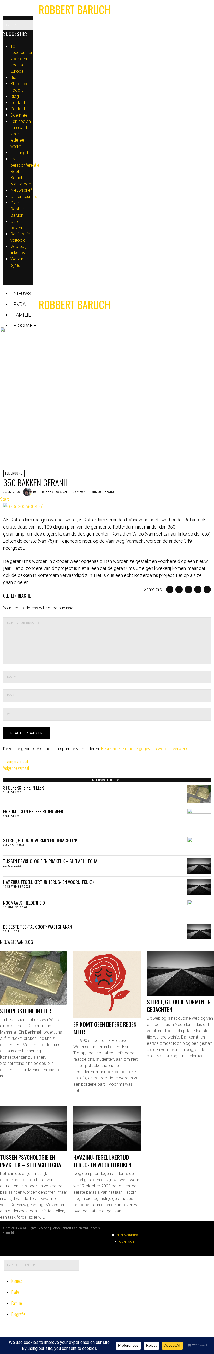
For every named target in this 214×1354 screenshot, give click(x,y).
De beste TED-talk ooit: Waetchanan (37, 927)
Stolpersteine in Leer (23, 788)
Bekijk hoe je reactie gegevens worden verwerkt (145, 748)
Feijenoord (14, 473)
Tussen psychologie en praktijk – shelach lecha (50, 861)
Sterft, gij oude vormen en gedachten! (40, 840)
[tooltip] (184, 7)
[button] (28, 25)
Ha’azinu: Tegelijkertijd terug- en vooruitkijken (49, 882)
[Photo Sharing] (23, 506)
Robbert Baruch (54, 491)
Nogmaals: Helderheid (24, 903)
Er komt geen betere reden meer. (33, 812)
